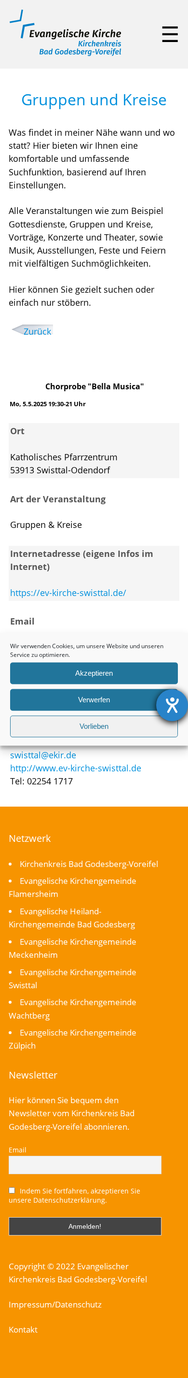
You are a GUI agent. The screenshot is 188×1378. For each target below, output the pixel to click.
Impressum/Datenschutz (55, 1304)
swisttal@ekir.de (43, 755)
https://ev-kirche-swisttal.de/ (68, 592)
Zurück (37, 331)
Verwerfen (94, 700)
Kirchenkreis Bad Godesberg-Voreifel (89, 863)
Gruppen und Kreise (94, 99)
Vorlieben (94, 726)
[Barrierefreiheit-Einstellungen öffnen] (172, 705)
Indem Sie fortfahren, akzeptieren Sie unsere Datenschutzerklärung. (75, 1195)
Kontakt (23, 1329)
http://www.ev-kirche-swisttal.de (75, 768)
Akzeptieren (94, 673)
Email (18, 1149)
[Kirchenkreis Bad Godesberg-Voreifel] (65, 53)
